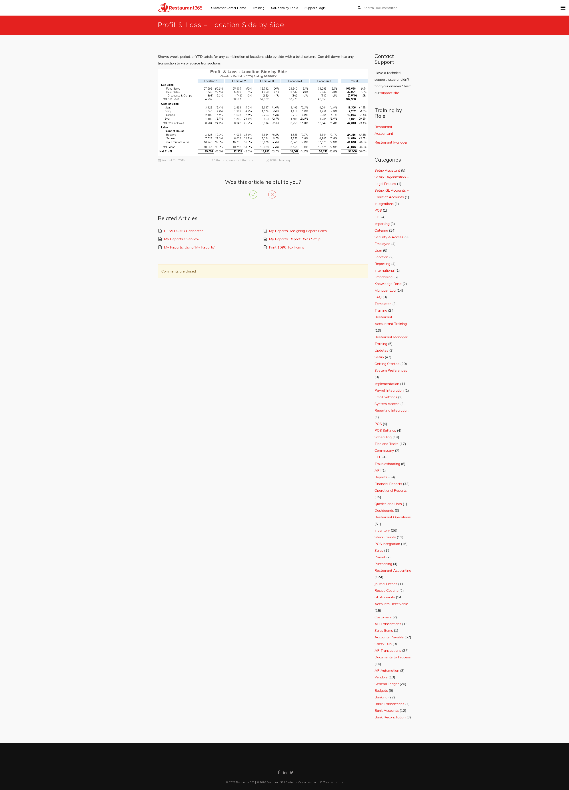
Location (381, 257)
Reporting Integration (392, 410)
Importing (382, 223)
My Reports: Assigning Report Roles (298, 231)
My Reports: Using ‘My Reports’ (189, 247)
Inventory (382, 530)
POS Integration (387, 543)
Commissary (384, 450)
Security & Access (389, 237)
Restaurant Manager (391, 142)
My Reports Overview (181, 239)
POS (378, 210)
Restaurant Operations (393, 517)
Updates (381, 350)
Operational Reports (391, 490)
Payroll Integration (389, 390)
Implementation (387, 383)
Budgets (381, 690)
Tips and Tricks (387, 443)
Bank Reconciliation (390, 717)
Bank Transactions (389, 704)
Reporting (382, 263)
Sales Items (384, 630)
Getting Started (387, 363)
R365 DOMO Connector (183, 231)
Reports (221, 160)
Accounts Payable (389, 637)
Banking (381, 697)
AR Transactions (388, 624)
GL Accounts (385, 597)
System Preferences (391, 370)
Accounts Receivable (391, 604)
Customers (383, 617)
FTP (378, 457)
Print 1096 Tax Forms (286, 247)
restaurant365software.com (325, 782)
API (378, 470)
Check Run (383, 644)
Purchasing (383, 563)
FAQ (378, 297)
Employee (382, 243)
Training (258, 8)
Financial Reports (241, 160)
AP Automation (387, 670)
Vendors (381, 677)
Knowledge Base (388, 283)
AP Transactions (388, 650)
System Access (387, 403)
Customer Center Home (228, 8)
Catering (381, 230)
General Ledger (387, 684)
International (385, 270)
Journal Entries (386, 583)
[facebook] (278, 772)
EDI (377, 217)
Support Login (315, 8)
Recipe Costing (387, 590)
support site (389, 92)
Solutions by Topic (284, 8)
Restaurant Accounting (393, 570)
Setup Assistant (387, 170)
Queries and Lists (388, 503)
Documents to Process (393, 657)
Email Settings (386, 397)
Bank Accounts (387, 710)
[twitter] (291, 772)
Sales (379, 550)
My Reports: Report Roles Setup (295, 239)
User (378, 250)
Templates (383, 303)
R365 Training (280, 160)
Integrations (384, 203)
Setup (379, 357)
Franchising (384, 277)
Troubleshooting (387, 463)
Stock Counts (385, 537)
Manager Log (385, 290)
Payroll (380, 557)
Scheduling (383, 437)
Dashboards (384, 510)
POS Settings (385, 430)
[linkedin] (284, 772)
